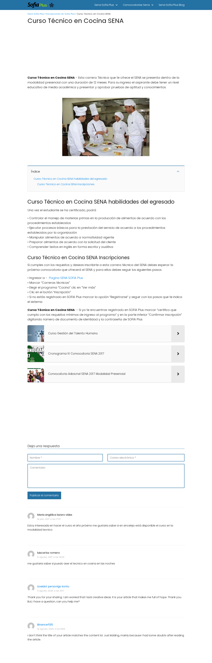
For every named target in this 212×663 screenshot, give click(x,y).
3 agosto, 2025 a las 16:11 (50, 590)
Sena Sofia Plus (104, 5)
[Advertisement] (106, 49)
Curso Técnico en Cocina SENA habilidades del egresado (70, 179)
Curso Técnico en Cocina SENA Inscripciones (65, 184)
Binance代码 (45, 624)
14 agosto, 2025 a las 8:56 (51, 628)
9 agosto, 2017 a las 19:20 (50, 557)
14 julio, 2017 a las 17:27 (49, 519)
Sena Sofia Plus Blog (172, 5)
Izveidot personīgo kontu (53, 586)
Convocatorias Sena (136, 5)
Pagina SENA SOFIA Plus (66, 278)
